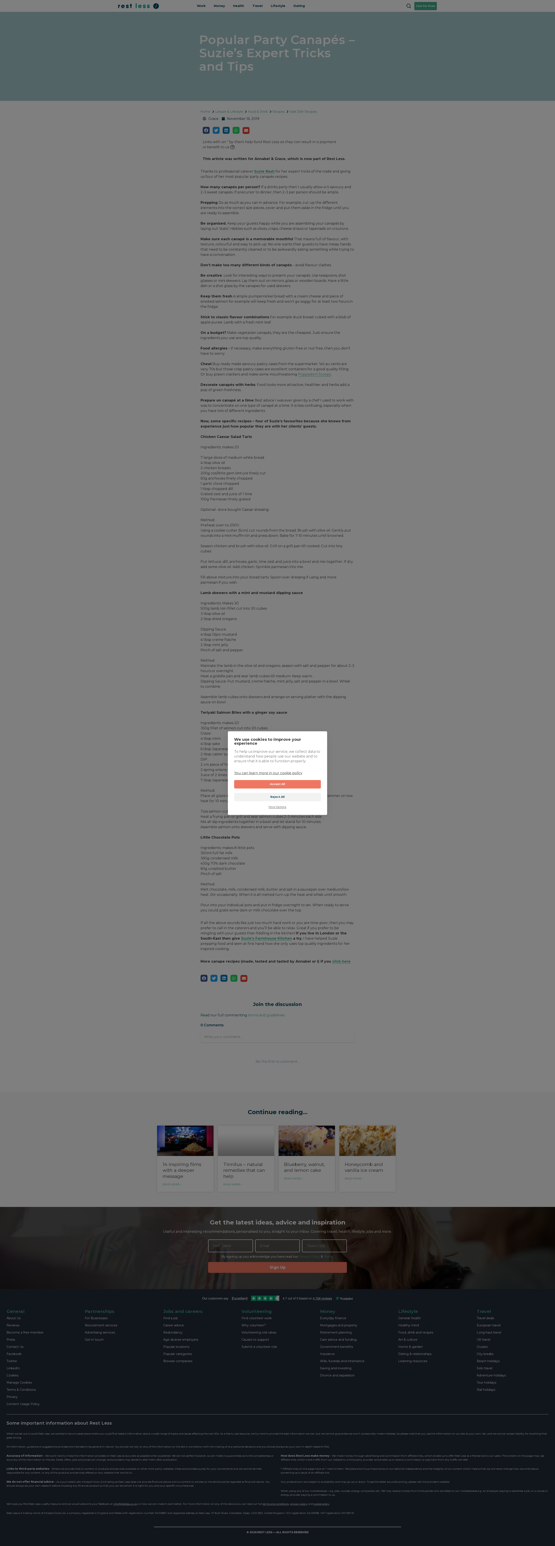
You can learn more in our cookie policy (268, 773)
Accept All (277, 784)
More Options (277, 807)
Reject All (277, 796)
